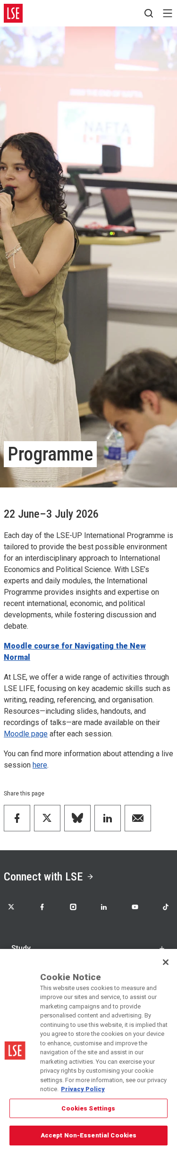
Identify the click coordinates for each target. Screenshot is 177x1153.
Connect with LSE (43, 876)
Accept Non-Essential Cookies (89, 1135)
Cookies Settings (88, 1108)
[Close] (165, 962)
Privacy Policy (83, 1089)
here (40, 764)
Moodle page (26, 733)
